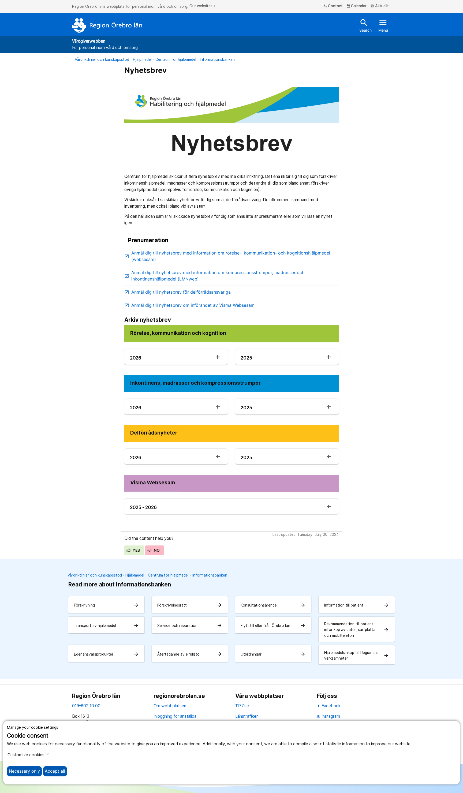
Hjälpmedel (142, 59)
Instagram (328, 716)
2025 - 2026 (143, 507)
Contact (333, 6)
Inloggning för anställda (175, 716)
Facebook (330, 705)
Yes (136, 550)
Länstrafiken (247, 716)
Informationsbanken (217, 59)
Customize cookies (26, 754)
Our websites (202, 6)
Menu (383, 25)
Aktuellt (379, 6)
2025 (246, 358)
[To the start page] (107, 25)
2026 (135, 358)
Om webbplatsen (170, 705)
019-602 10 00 (86, 705)
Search (365, 25)
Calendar (356, 6)
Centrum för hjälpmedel (175, 59)
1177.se (242, 705)
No (156, 550)
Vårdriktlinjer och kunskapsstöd (102, 59)
